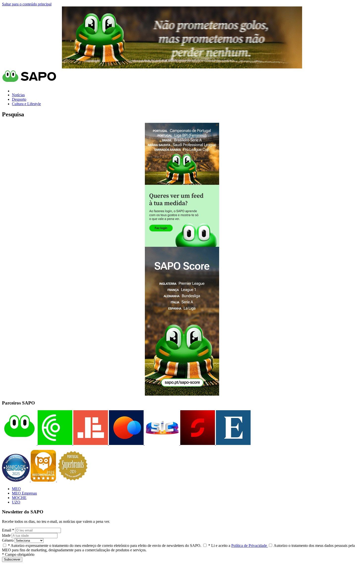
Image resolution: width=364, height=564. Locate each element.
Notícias (18, 95)
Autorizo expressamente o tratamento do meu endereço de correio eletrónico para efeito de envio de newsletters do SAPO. (104, 545)
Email (8, 530)
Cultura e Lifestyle (26, 104)
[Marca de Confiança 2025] (16, 480)
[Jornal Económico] (90, 443)
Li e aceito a (238, 545)
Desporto (19, 99)
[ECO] (54, 443)
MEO (16, 489)
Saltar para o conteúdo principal (27, 4)
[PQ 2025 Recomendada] (44, 480)
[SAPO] (19, 443)
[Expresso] (233, 443)
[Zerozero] (126, 443)
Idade (6, 535)
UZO (16, 502)
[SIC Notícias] (197, 443)
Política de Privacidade (249, 545)
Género (8, 540)
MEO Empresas (24, 493)
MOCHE (19, 498)
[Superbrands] (73, 480)
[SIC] (161, 443)
